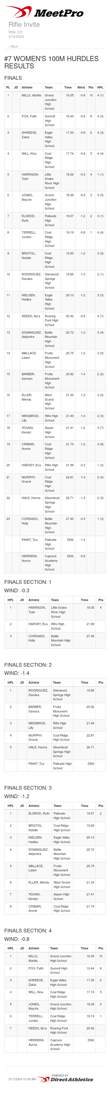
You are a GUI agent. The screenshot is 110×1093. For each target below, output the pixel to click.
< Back (13, 46)
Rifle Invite (24, 24)
